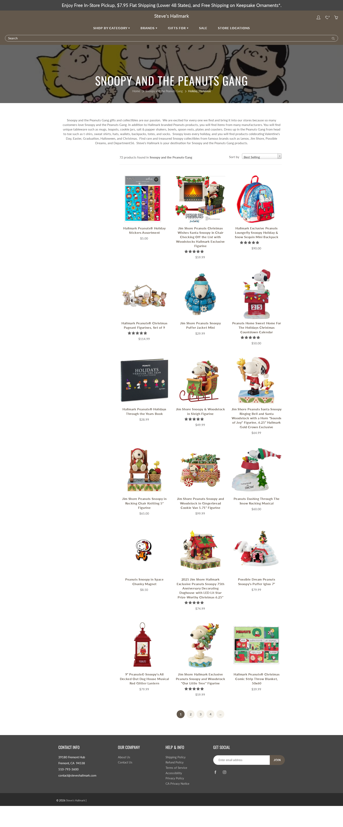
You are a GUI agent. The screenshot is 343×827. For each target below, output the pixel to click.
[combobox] (262, 156)
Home (136, 91)
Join (277, 760)
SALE (203, 28)
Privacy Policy (175, 778)
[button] (194, 251)
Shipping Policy (176, 757)
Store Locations (234, 28)
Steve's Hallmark (171, 16)
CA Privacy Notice (177, 783)
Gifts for (177, 28)
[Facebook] (215, 772)
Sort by (234, 157)
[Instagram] (224, 772)
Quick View (144, 199)
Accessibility (174, 773)
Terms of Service (176, 767)
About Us (124, 757)
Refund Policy (175, 762)
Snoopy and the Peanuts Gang (164, 91)
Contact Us (125, 762)
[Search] (332, 38)
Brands (148, 28)
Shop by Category (110, 28)
